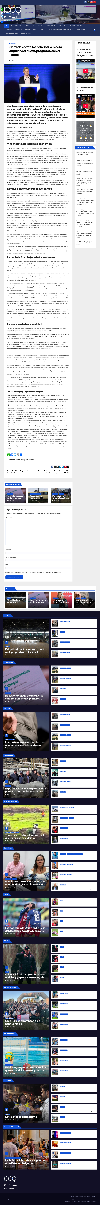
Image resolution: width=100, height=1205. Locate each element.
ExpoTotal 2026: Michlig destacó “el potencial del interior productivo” (25, 790)
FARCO (27, 29)
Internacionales (76, 25)
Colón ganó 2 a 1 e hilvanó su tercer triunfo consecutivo (77, 959)
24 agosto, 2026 (11, 794)
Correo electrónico (10, 557)
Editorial (18, 29)
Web (6, 564)
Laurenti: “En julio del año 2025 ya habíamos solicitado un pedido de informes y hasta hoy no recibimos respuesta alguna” (76, 889)
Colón (43, 29)
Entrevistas (30, 25)
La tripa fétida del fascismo (21, 1116)
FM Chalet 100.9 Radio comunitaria (87, 1199)
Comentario (9, 517)
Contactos (81, 29)
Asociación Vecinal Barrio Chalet (61, 29)
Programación (26, 33)
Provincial (55, 598)
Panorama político (78, 854)
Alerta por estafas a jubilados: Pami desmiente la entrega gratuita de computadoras (84, 233)
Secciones (74, 1201)
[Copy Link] (1, 19)
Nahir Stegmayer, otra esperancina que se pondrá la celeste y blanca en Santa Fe (25, 1070)
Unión (35, 29)
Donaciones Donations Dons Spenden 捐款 (64, 1199)
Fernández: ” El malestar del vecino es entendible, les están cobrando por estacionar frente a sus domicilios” (25, 886)
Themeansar (30, 1199)
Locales (41, 25)
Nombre (8, 549)
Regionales (63, 25)
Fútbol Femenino (9, 1018)
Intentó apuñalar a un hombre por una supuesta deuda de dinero (25, 744)
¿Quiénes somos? (12, 33)
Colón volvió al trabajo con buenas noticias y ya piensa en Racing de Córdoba (25, 977)
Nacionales (51, 25)
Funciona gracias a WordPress (11, 1199)
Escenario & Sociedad (10, 1157)
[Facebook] (1, 12)
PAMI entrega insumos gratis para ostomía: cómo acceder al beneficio (85, 191)
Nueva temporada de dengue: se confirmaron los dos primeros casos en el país (24, 698)
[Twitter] (1, 15)
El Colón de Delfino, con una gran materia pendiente (76, 949)
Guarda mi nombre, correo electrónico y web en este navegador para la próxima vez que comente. (34, 572)
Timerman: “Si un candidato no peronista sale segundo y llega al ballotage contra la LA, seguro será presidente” (77, 868)
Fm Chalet (10, 17)
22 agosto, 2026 (11, 887)
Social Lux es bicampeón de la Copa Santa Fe (22, 1022)
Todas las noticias (82, 1201)
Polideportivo (9, 1064)
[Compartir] (1, 22)
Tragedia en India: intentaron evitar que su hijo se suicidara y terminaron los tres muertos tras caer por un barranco (25, 840)
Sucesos (9, 29)
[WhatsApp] (1, 9)
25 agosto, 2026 (12, 605)
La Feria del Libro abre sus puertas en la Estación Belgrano (25, 1162)
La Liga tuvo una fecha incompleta (70, 1026)
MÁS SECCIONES (16, 25)
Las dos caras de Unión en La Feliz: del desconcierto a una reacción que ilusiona (25, 931)
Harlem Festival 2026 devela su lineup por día (74, 1135)
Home (72, 1196)
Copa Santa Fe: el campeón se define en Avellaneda (76, 996)
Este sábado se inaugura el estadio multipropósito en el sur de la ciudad (25, 652)
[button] (91, 29)
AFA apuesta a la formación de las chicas (72, 1016)
